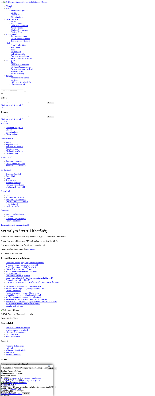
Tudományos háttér (18, 54)
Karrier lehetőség (17, 73)
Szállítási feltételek (13, 336)
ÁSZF (13, 63)
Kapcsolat (9, 76)
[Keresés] (25, 91)
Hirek (13, 50)
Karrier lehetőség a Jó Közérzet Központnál (22, 293)
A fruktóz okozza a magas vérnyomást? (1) (22, 265)
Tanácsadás (10, 352)
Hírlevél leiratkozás (18, 84)
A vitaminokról (11, 34)
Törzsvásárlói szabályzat (20, 65)
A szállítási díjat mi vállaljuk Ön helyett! (21, 267)
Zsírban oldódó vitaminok (20, 41)
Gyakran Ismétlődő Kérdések (22, 69)
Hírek (8, 43)
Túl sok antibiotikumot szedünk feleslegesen (23, 304)
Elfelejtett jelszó (7, 105)
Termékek (9, 8)
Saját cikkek (15, 47)
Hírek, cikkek (6, 170)
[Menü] (2, 2)
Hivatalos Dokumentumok (21, 67)
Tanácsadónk (6, 225)
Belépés (50, 103)
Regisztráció (18, 105)
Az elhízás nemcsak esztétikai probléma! (21, 271)
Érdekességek (16, 52)
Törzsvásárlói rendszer (19, 26)
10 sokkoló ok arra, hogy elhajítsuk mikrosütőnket (25, 263)
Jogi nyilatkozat (17, 71)
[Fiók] (2, 93)
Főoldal (9, 6)
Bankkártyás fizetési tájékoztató (18, 276)
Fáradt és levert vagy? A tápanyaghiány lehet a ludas (26, 288)
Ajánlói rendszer (17, 28)
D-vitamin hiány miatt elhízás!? (18, 280)
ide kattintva (31, 249)
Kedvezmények (12, 19)
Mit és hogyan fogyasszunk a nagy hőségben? (23, 297)
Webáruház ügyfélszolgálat (21, 82)
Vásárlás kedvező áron (14, 306)
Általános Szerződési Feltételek (18, 328)
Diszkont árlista (17, 32)
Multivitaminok (16, 15)
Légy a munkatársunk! (20, 225)
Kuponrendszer (16, 23)
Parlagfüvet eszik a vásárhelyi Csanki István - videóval (26, 299)
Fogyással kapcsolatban (20, 56)
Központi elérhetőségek (20, 78)
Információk (10, 60)
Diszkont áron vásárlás (19, 30)
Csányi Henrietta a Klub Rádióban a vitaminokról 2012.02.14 (29, 278)
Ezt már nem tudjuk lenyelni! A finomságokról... (24, 286)
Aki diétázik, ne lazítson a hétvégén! (20, 269)
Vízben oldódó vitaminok (20, 39)
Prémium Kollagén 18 (19, 10)
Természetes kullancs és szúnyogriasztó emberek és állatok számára (31, 302)
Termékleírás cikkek (18, 45)
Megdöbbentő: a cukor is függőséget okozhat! (23, 295)
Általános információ (19, 36)
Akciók (13, 21)
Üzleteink (14, 80)
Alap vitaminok (17, 17)
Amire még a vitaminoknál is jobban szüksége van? (20, 366)
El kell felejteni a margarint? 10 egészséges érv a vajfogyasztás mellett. (33, 282)
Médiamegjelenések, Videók (21, 58)
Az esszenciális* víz (13, 274)
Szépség (14, 13)
